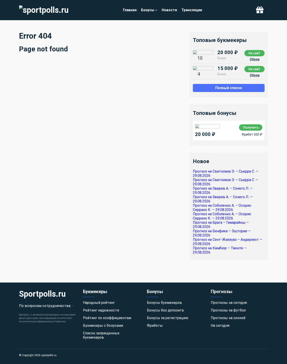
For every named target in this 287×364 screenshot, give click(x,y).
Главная (130, 10)
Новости (169, 10)
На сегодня (220, 325)
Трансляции (191, 10)
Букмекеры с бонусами (103, 325)
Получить (250, 127)
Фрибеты (155, 325)
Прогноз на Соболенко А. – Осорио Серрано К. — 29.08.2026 (222, 207)
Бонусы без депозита (165, 310)
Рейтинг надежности (101, 310)
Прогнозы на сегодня (229, 302)
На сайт (254, 53)
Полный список (228, 88)
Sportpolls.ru (42, 294)
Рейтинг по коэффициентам (107, 318)
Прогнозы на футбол (228, 310)
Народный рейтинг (99, 302)
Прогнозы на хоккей (228, 318)
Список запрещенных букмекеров (101, 335)
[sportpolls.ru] (44, 10)
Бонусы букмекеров (164, 302)
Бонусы (147, 10)
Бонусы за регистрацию (167, 318)
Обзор (254, 59)
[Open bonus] (259, 10)
